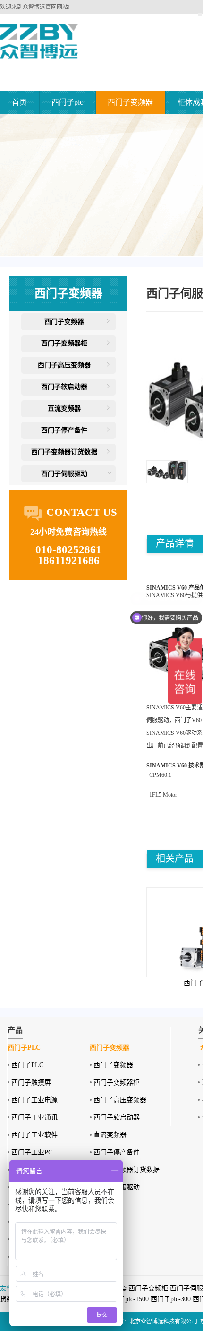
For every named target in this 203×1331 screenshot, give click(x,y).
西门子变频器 (130, 102)
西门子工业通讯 (34, 1117)
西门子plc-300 (171, 1299)
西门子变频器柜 (64, 343)
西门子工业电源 (34, 1100)
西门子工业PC (31, 1152)
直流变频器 (64, 408)
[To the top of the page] (200, 14)
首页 (19, 102)
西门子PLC (27, 1065)
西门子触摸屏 (31, 1082)
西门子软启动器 (64, 386)
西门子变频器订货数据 (64, 451)
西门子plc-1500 (127, 1299)
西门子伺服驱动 (64, 473)
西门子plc (67, 102)
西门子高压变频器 (64, 365)
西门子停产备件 (64, 430)
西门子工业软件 (34, 1134)
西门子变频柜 (148, 1288)
